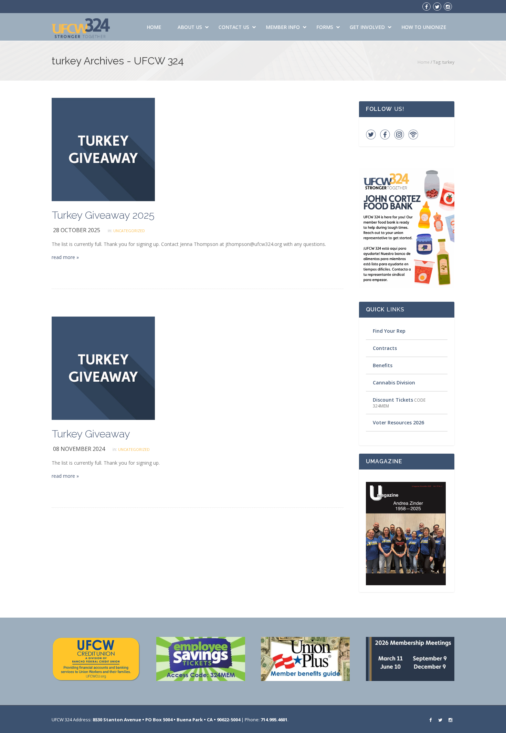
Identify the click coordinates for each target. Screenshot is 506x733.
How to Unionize (423, 27)
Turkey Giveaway (91, 434)
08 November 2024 (79, 449)
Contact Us (234, 27)
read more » (65, 257)
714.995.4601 (274, 719)
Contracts (385, 348)
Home (154, 27)
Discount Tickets (393, 399)
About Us (190, 27)
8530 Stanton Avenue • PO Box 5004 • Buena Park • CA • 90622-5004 (166, 719)
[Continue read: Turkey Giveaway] (103, 367)
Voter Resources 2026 (398, 422)
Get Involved (367, 27)
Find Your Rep (389, 331)
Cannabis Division (394, 382)
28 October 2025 (76, 230)
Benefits (382, 365)
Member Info (283, 27)
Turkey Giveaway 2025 (103, 215)
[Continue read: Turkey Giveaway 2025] (103, 149)
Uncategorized (129, 230)
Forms (324, 27)
